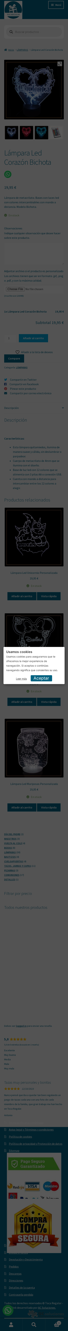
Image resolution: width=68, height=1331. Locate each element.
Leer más (21, 678)
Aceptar (41, 678)
